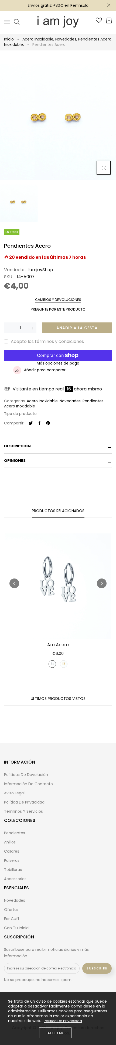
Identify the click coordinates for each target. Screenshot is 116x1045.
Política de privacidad (24, 802)
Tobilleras (13, 869)
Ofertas (11, 909)
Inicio (9, 39)
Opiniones (15, 460)
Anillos (10, 842)
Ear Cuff (11, 918)
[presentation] (14, 583)
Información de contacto (28, 784)
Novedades (66, 39)
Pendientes (14, 833)
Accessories (15, 878)
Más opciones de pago (58, 363)
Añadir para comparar (45, 370)
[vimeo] (48, 423)
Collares (11, 851)
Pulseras (11, 860)
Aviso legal (14, 793)
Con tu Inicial (16, 928)
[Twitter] (31, 423)
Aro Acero (58, 645)
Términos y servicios (23, 811)
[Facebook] (39, 423)
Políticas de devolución (26, 774)
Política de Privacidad (63, 1021)
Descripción (17, 446)
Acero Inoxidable (38, 39)
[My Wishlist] (99, 21)
